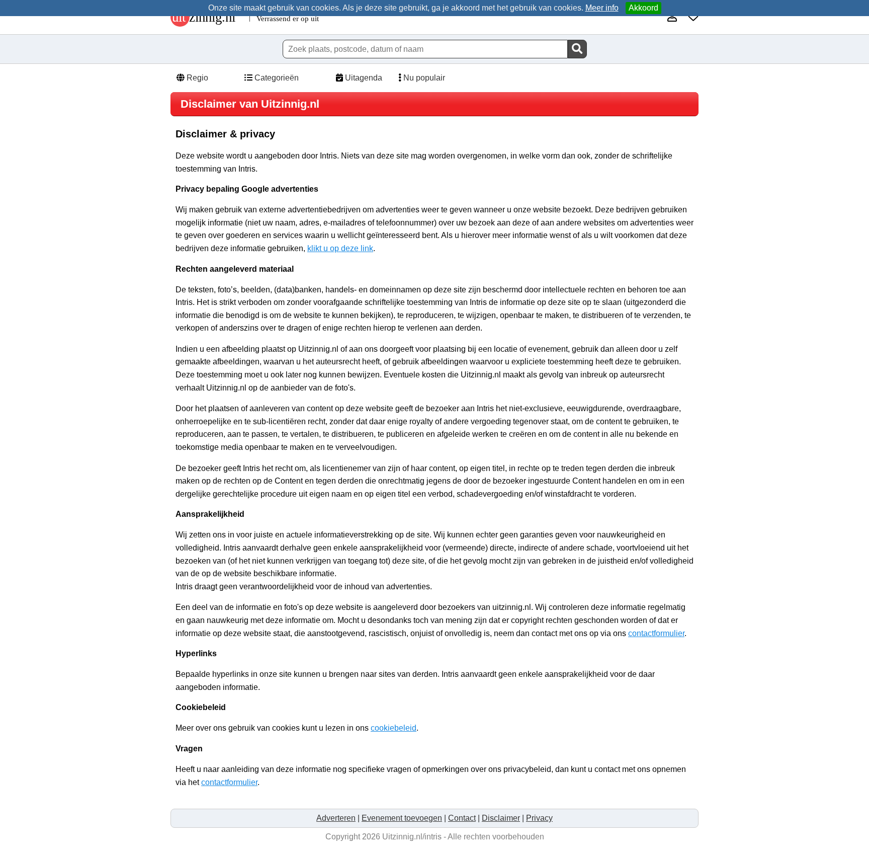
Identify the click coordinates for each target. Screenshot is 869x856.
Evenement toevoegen (402, 818)
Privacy (539, 818)
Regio (196, 77)
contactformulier (656, 633)
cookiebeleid (393, 728)
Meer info (602, 8)
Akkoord (643, 8)
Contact (462, 818)
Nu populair (423, 77)
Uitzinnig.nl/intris (412, 836)
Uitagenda (362, 77)
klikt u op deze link (340, 248)
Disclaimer (501, 818)
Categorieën (275, 77)
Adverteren (336, 818)
